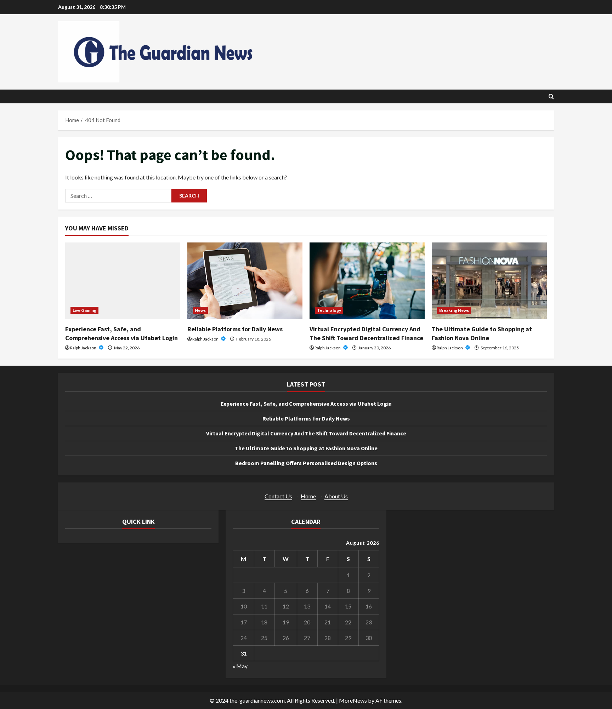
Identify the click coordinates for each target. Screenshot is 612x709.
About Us (336, 496)
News (200, 310)
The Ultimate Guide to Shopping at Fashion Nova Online (306, 448)
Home (308, 496)
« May (240, 666)
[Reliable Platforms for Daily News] (244, 280)
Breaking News (454, 310)
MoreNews (353, 700)
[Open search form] (551, 96)
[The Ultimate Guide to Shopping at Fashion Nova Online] (489, 280)
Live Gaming (84, 310)
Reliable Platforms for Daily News (235, 329)
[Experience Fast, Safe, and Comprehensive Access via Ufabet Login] (122, 280)
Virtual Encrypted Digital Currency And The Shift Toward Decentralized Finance (306, 433)
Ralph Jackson (83, 347)
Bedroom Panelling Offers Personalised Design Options (306, 463)
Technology (329, 310)
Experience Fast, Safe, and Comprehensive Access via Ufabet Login (306, 403)
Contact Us (278, 496)
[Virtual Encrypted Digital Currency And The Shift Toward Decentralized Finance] (367, 280)
